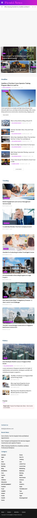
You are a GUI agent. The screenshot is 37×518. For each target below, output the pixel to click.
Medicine (21, 470)
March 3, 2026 (26, 141)
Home (3, 500)
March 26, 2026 (6, 329)
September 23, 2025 (7, 205)
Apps (2, 457)
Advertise (16, 512)
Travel (6, 248)
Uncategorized (8, 321)
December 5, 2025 (7, 279)
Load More (18, 169)
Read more (6, 115)
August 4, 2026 (24, 163)
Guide (3, 495)
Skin (20, 482)
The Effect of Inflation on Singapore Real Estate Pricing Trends (22, 376)
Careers (24, 512)
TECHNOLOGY (23, 489)
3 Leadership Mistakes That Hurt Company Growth (17, 227)
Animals (3, 455)
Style (20, 486)
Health (3, 498)
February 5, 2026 (27, 146)
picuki (11, 514)
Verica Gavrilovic (6, 87)
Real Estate (22, 477)
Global (3, 493)
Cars (2, 473)
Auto (2, 461)
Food (2, 489)
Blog (4, 53)
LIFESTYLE (22, 464)
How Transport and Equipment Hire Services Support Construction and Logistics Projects (14, 70)
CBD (2, 477)
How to (21, 457)
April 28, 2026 (26, 133)
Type (20, 495)
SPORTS (21, 484)
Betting (3, 466)
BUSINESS (5, 91)
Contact (9, 512)
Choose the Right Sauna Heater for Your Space (23, 145)
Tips (20, 491)
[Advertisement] (18, 26)
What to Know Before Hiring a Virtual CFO (21, 121)
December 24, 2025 (7, 254)
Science (21, 480)
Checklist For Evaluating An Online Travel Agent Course (18, 252)
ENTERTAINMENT (6, 484)
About (2, 512)
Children (3, 480)
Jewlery (21, 459)
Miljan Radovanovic (17, 123)
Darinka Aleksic (15, 163)
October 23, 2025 (19, 365)
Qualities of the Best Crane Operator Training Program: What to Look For (15, 84)
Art (2, 459)
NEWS (21, 475)
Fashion (3, 486)
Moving (21, 473)
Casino (3, 475)
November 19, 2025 (7, 304)
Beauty (3, 464)
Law (20, 461)
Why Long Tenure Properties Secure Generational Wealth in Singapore (20, 384)
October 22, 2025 (16, 87)
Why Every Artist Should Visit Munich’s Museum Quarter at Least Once (21, 391)
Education (4, 482)
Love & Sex (22, 466)
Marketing (22, 468)
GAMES (3, 491)
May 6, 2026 (25, 123)
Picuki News (13, 2)
